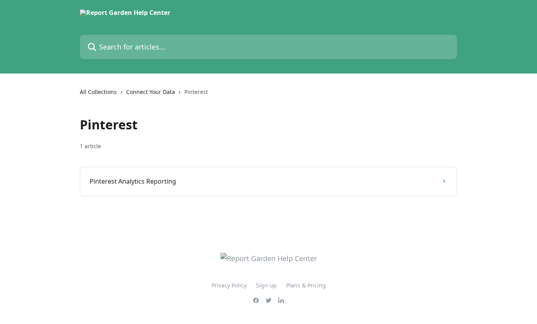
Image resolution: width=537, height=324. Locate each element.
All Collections (98, 92)
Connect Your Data (150, 92)
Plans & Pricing (306, 285)
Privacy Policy (228, 285)
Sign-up (266, 285)
